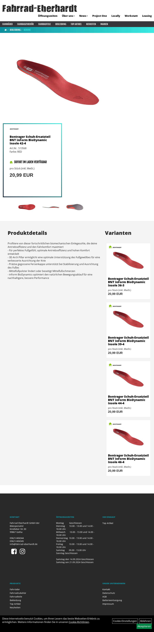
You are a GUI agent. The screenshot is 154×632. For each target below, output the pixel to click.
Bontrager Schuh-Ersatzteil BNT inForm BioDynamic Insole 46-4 (128, 458)
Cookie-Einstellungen (125, 621)
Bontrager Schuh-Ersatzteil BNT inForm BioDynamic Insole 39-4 (128, 340)
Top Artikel (76, 24)
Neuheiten (91, 24)
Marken (104, 24)
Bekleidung (60, 24)
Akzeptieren (144, 626)
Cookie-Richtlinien (79, 622)
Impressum (108, 603)
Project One (99, 16)
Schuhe (27, 29)
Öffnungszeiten (47, 16)
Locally (115, 16)
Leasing (147, 16)
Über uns (67, 16)
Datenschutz (108, 593)
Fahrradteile (44, 24)
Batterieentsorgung (112, 600)
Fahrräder (7, 24)
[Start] (6, 29)
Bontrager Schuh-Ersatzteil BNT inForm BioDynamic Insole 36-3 (128, 282)
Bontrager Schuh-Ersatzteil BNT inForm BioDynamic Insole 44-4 (128, 399)
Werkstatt (131, 16)
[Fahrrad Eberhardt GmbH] (39, 8)
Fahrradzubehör (25, 24)
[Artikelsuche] (148, 8)
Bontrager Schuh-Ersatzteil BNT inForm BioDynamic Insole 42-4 (30, 140)
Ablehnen (145, 621)
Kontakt (106, 589)
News (82, 16)
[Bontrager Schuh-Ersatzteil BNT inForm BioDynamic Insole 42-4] (58, 81)
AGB (104, 596)
